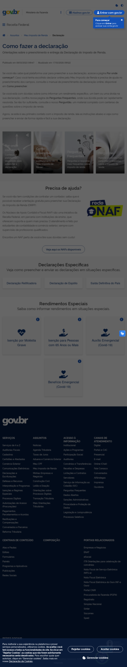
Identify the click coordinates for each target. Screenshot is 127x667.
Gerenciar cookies (97, 657)
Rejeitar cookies (80, 649)
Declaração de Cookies (21, 661)
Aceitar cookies (110, 649)
